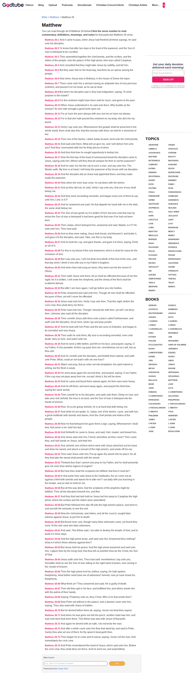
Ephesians (154, 400)
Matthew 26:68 (53, 597)
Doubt (152, 180)
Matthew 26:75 (53, 645)
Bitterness (154, 161)
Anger (171, 145)
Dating (152, 168)
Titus (170, 412)
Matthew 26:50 (53, 437)
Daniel (152, 357)
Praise (171, 255)
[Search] (164, 5)
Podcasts (67, 5)
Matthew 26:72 (53, 623)
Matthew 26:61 (53, 530)
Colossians (155, 404)
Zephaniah (173, 372)
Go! (117, 663)
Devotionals (84, 5)
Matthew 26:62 (53, 539)
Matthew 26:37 (53, 327)
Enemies (172, 180)
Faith (151, 184)
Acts (170, 388)
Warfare (153, 287)
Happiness (154, 208)
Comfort (153, 165)
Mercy (171, 231)
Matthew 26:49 (53, 432)
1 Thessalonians (176, 404)
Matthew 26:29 (53, 259)
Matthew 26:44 (53, 386)
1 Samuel (153, 321)
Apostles (173, 149)
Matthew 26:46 (53, 407)
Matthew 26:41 (53, 364)
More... (156, 5)
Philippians (174, 400)
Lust (170, 224)
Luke (170, 384)
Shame (171, 267)
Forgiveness (174, 192)
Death (171, 168)
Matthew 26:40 (53, 356)
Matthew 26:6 (52, 78)
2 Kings (172, 325)
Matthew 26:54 (53, 471)
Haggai (152, 376)
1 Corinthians (175, 392)
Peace (152, 251)
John (151, 388)
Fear (170, 188)
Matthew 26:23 (53, 204)
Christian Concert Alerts (110, 5)
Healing (172, 208)
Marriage (173, 228)
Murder (153, 239)
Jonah (171, 364)
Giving (152, 200)
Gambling (173, 196)
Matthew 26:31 (53, 276)
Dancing (172, 165)
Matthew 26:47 (53, 412)
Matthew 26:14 (53, 139)
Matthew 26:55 (53, 476)
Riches (152, 263)
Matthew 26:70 (53, 610)
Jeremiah (173, 349)
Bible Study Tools (61, 669)
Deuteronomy (156, 313)
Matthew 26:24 (53, 213)
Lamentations (156, 353)
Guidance (173, 204)
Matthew (54, 17)
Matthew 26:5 (52, 70)
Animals (153, 149)
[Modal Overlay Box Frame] (168, 76)
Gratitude (154, 204)
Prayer (152, 259)
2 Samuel (172, 321)
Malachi (153, 380)
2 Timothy (153, 412)
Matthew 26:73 (53, 628)
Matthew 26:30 (53, 267)
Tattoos (172, 275)
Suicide (152, 275)
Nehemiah (173, 333)
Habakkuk (154, 372)
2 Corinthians (156, 396)
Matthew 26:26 (53, 233)
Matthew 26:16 (53, 152)
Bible (44, 17)
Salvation (173, 263)
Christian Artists (138, 5)
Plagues (153, 255)
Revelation (174, 431)
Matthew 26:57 (53, 496)
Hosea (171, 357)
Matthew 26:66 (53, 584)
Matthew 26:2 (52, 48)
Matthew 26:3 (52, 57)
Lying (151, 228)
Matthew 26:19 (53, 174)
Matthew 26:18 (53, 166)
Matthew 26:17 (53, 157)
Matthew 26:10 (53, 105)
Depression (174, 172)
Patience (172, 247)
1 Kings (152, 325)
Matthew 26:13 (53, 127)
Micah (152, 368)
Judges (152, 317)
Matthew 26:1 (52, 40)
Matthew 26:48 (53, 424)
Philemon (153, 416)
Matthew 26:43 (53, 381)
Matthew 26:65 (53, 571)
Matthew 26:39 (53, 344)
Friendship (154, 196)
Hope (151, 216)
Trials (152, 283)
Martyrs (153, 231)
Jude (151, 431)
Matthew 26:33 (53, 293)
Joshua (172, 313)
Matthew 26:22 (53, 196)
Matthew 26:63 (53, 547)
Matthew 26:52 (53, 454)
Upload (53, 5)
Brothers (173, 161)
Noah (151, 243)
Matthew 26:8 (52, 92)
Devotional (154, 176)
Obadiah (153, 364)
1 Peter (172, 420)
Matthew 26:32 (53, 288)
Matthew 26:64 (53, 559)
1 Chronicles (155, 329)
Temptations (155, 279)
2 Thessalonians (157, 408)
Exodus (172, 305)
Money (171, 235)
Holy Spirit (173, 212)
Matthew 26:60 (53, 522)
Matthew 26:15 (53, 144)
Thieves (172, 279)
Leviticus (153, 309)
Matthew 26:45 (53, 395)
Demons (153, 172)
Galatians (173, 396)
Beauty (172, 157)
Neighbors (173, 239)
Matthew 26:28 (53, 250)
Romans (153, 392)
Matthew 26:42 (53, 373)
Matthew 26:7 (52, 83)
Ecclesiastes (155, 345)
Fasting (152, 188)
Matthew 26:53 (53, 462)
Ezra (151, 333)
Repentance (174, 259)
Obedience (173, 243)
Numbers (173, 309)
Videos (29, 5)
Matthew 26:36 (53, 318)
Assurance (154, 153)
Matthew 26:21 (53, 187)
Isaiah (152, 349)
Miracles (153, 235)
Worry (152, 291)
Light (171, 220)
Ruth (170, 317)
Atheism (172, 153)
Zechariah (173, 376)
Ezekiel (172, 353)
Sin (150, 271)
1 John (171, 423)
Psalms (152, 341)
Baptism (153, 157)
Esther (152, 337)
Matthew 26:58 (53, 505)
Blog (41, 5)
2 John (152, 427)
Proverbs (173, 341)
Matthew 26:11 (53, 114)
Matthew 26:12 (53, 118)
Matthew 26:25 (53, 225)
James (152, 420)
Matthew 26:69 (53, 602)
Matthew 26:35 (53, 310)
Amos (171, 360)
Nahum (171, 368)
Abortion (153, 145)
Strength (173, 271)
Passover (154, 247)
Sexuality (154, 267)
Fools (152, 192)
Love (151, 224)
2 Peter (152, 423)
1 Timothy (173, 408)
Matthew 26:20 (53, 183)
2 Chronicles (175, 329)
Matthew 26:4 (52, 65)
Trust (171, 283)
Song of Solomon (177, 345)
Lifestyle (153, 220)
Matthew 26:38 (53, 335)
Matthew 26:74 (53, 637)
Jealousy (173, 216)
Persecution (174, 251)
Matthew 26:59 (53, 513)
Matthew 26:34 (53, 301)
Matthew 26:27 (53, 242)
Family (171, 184)
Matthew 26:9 (52, 100)
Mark (151, 384)
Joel (151, 360)
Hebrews (173, 416)
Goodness (173, 200)
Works (171, 287)
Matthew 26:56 (53, 488)
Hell (151, 212)
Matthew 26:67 (53, 588)
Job (170, 337)
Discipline (173, 176)
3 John (171, 427)
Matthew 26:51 (53, 445)
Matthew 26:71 (53, 615)
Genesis (153, 305)
